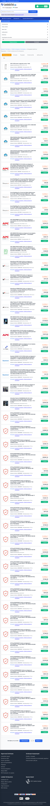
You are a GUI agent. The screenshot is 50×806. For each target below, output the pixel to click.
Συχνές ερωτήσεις (5, 760)
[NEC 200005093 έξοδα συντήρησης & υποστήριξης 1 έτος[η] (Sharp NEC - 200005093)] (5, 348)
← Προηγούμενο (24, 740)
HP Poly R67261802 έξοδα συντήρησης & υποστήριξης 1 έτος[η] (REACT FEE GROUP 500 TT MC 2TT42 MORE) (22, 522)
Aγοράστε (44, 69)
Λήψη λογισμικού (5, 785)
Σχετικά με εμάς (5, 758)
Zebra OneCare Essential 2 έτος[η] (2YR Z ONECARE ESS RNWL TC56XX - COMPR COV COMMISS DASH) (23, 101)
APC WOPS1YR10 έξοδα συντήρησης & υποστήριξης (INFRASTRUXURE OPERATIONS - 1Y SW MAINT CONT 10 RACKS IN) (22, 234)
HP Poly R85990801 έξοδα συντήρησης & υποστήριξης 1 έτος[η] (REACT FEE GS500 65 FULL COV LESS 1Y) (22, 577)
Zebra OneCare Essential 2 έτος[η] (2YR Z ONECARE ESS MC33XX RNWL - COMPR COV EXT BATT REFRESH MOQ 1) (23, 152)
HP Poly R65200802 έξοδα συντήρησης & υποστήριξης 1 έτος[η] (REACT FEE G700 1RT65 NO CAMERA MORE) (22, 428)
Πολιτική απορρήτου (5, 768)
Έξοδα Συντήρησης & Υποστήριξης (19, 49)
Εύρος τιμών (25, 29)
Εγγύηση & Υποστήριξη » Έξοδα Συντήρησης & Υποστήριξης (23, 70)
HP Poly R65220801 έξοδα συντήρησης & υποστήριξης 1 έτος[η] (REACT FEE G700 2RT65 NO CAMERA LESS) (22, 441)
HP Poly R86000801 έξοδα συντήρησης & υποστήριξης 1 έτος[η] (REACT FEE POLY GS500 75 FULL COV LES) (22, 698)
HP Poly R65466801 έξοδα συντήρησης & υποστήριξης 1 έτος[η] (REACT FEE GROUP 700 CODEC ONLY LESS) (21, 468)
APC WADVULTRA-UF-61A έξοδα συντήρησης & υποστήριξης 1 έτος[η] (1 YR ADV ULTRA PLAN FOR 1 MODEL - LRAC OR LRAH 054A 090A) (23, 332)
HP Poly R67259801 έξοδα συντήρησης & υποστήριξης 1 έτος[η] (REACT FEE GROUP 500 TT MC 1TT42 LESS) (22, 563)
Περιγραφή (22, 54)
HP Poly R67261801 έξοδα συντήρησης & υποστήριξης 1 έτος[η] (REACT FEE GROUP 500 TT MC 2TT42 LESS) (22, 509)
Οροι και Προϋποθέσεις (6, 762)
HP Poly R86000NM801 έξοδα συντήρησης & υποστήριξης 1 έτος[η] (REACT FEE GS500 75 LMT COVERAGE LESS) (22, 726)
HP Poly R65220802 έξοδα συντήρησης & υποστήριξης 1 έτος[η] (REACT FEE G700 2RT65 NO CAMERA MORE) (22, 455)
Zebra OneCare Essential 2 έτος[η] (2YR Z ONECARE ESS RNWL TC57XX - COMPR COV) (23, 125)
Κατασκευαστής (25, 24)
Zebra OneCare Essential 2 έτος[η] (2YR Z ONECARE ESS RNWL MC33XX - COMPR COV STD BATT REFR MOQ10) (23, 76)
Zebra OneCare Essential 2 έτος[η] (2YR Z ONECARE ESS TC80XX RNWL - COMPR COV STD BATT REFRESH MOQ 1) (23, 138)
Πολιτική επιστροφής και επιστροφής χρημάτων (37, 758)
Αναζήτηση (33, 11)
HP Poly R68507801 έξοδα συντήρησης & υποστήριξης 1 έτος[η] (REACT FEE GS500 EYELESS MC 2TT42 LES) (22, 617)
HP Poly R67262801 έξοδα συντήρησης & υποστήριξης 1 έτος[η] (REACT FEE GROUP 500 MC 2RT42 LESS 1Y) (22, 536)
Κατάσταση (25, 34)
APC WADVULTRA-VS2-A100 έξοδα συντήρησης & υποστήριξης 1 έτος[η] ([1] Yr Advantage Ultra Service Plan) (22, 386)
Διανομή (3, 766)
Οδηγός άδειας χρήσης (6, 781)
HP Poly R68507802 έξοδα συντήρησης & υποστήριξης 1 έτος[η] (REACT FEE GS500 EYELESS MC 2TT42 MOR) (22, 631)
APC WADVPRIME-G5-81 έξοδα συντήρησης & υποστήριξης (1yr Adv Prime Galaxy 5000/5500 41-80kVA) (22, 221)
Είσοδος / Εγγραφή (30, 756)
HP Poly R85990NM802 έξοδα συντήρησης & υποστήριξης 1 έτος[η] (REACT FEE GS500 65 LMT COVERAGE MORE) (22, 685)
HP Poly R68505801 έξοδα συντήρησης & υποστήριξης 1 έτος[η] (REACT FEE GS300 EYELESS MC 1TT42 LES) (22, 590)
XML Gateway (4, 787)
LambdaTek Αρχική (5, 756)
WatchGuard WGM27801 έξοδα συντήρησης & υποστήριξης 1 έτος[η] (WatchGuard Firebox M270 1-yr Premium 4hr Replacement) (23, 290)
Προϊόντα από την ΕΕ (19, 14)
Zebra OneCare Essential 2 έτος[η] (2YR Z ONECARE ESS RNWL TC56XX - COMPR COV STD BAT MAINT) (23, 88)
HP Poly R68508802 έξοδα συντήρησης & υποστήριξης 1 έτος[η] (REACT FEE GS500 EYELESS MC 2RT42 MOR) (22, 658)
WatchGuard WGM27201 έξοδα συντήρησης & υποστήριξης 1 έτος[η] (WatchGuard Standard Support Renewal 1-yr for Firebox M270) (21, 276)
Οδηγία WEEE (4, 770)
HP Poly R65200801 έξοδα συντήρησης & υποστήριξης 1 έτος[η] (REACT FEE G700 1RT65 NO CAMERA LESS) (22, 414)
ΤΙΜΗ (4, 58)
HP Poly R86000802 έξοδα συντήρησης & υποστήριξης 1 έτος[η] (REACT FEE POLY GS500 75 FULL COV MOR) (22, 712)
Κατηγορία (15, 54)
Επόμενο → (38, 740)
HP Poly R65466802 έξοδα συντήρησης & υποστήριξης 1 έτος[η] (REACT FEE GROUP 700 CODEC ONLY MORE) (21, 482)
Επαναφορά (36, 42)
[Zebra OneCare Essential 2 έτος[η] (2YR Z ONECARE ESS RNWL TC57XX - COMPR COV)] (5, 129)
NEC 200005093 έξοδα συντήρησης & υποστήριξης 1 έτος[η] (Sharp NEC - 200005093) (22, 344)
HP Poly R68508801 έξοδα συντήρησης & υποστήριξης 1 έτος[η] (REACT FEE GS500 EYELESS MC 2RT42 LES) (22, 644)
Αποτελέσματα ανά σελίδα (25, 37)
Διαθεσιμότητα (25, 32)
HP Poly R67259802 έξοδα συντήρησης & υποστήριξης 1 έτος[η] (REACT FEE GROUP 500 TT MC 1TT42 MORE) (22, 495)
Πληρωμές (3, 764)
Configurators (4, 783)
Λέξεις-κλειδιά (25, 26)
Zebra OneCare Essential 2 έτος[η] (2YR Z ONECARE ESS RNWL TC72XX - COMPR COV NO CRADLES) (23, 113)
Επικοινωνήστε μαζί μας (31, 760)
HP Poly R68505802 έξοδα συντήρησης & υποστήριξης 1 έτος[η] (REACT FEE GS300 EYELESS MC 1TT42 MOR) (22, 604)
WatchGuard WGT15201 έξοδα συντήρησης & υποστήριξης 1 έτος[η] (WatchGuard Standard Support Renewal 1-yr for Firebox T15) (21, 263)
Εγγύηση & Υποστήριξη (5, 49)
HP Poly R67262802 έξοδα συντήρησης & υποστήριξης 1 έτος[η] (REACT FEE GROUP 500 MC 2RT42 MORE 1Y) (22, 550)
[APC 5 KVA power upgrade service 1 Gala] (5, 67)
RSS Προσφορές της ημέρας (7, 772)
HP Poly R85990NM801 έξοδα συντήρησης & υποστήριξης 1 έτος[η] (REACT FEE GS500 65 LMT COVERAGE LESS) (22, 671)
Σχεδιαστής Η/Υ (4, 779)
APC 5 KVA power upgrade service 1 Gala (20, 63)
